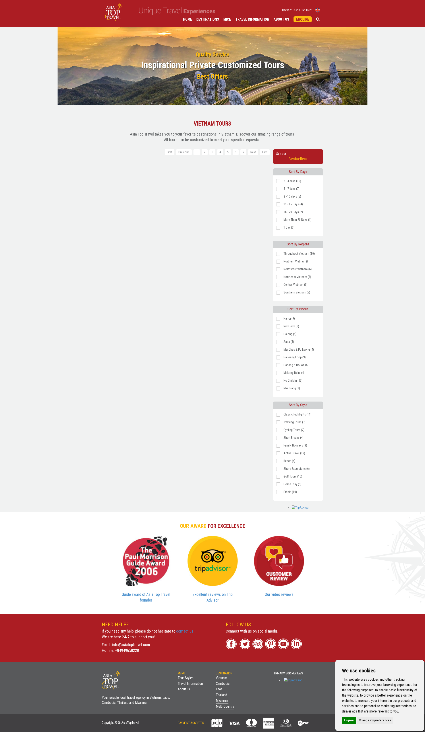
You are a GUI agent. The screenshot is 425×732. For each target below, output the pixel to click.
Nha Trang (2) (292, 388)
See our (291, 156)
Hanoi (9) (289, 318)
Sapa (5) (289, 342)
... (197, 152)
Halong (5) (290, 334)
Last (264, 152)
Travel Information (252, 19)
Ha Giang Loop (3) (295, 357)
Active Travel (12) (294, 453)
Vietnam (221, 678)
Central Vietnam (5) (295, 284)
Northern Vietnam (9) (296, 261)
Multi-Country (225, 706)
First (169, 152)
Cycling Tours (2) (294, 430)
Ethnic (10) (290, 492)
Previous (183, 152)
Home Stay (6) (292, 484)
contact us (184, 631)
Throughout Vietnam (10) (299, 253)
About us (281, 19)
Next (253, 152)
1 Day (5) (289, 227)
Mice (227, 19)
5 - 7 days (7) (291, 188)
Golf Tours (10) (293, 476)
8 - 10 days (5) (292, 196)
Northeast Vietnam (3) (297, 277)
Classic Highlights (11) (297, 414)
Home (187, 19)
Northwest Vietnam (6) (298, 269)
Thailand (221, 695)
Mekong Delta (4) (294, 373)
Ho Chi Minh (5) (293, 380)
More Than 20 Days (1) (297, 219)
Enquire (302, 19)
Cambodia (223, 684)
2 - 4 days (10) (292, 181)
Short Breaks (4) (293, 437)
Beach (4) (289, 461)
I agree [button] (349, 720)
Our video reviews (279, 594)
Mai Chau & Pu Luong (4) (299, 349)
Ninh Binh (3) (291, 326)
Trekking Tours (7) (294, 422)
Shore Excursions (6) (297, 468)
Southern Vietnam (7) (297, 292)
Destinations (207, 19)
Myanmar (222, 701)
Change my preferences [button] (375, 720)
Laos (219, 689)
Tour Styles (185, 678)
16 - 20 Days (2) (293, 212)
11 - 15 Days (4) (293, 204)
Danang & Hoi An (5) (296, 365)
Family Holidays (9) (295, 445)
